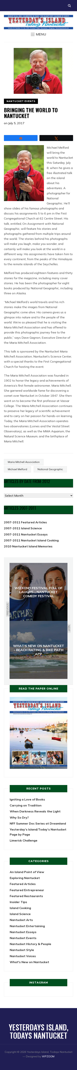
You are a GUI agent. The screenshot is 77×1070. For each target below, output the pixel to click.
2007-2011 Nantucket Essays (26, 534)
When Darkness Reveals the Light (35, 811)
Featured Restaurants (26, 896)
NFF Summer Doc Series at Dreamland (38, 823)
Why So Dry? (19, 817)
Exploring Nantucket (25, 878)
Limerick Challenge (23, 840)
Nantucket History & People (30, 944)
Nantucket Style (22, 950)
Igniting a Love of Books (27, 799)
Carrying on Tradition (25, 805)
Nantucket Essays (23, 932)
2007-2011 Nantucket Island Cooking (31, 540)
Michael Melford (17, 469)
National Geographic (50, 469)
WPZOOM (48, 1056)
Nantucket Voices (23, 956)
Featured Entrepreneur (27, 890)
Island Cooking (20, 908)
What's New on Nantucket (29, 962)
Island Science (20, 914)
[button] (38, 34)
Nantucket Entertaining (27, 926)
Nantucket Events (21, 101)
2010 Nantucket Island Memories (28, 546)
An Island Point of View (27, 872)
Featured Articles (23, 884)
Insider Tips (18, 902)
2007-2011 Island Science (23, 528)
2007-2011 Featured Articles (25, 522)
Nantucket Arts (21, 920)
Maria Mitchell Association (24, 462)
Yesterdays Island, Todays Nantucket (38, 1031)
